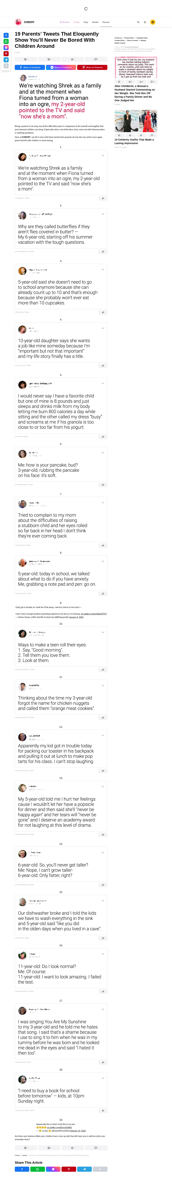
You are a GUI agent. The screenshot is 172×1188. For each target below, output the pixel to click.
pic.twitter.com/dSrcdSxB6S (59, 1127)
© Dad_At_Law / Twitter (23, 365)
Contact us (118, 38)
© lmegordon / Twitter (22, 198)
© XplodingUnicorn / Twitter (24, 991)
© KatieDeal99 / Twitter (23, 545)
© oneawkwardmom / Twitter (24, 717)
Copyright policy (142, 38)
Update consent (120, 43)
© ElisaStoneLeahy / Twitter (24, 771)
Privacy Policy (129, 38)
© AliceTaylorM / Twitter (23, 1062)
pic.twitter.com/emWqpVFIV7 (94, 614)
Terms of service (132, 40)
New (78, 22)
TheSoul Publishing (131, 47)
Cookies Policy (120, 40)
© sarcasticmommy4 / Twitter (24, 1110)
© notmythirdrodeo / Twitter (24, 485)
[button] (120, 82)
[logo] (25, 22)
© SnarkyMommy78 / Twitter (24, 834)
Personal (65, 22)
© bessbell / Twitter (21, 436)
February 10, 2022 (77, 1131)
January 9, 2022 (76, 617)
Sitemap (143, 40)
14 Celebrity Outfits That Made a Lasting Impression (134, 141)
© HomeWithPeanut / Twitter (24, 251)
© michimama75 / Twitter (23, 593)
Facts (117, 147)
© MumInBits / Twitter (22, 312)
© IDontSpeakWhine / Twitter (25, 669)
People (117, 104)
